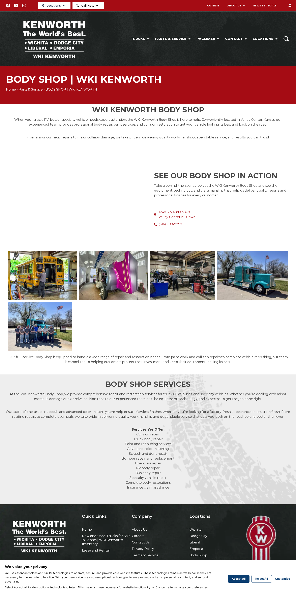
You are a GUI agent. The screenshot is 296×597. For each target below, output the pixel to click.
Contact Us (141, 542)
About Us (234, 5)
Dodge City (198, 536)
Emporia (196, 549)
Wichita (195, 529)
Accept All (239, 578)
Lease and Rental (96, 550)
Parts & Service (170, 39)
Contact (234, 39)
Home (11, 89)
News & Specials (264, 5)
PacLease (206, 39)
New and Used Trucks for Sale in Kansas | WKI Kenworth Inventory (106, 540)
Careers (213, 5)
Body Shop (198, 555)
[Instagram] (24, 6)
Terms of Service (145, 555)
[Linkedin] (16, 6)
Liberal (194, 542)
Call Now (87, 5)
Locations (54, 5)
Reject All (261, 578)
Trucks (138, 39)
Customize (282, 578)
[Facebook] (8, 6)
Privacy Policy (143, 549)
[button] (290, 5)
